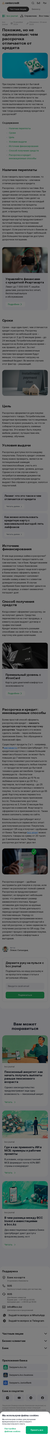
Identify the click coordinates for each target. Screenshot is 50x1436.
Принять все (37, 1430)
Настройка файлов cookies (12, 1430)
